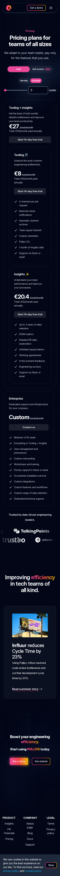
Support (30, 844)
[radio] (19, 69)
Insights (9, 823)
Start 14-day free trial (30, 139)
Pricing (9, 838)
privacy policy (11, 870)
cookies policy (33, 870)
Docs (30, 838)
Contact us (29, 427)
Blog (30, 833)
